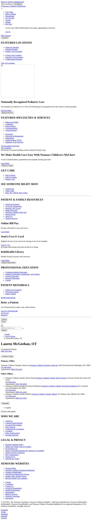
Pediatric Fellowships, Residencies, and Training (22, 274)
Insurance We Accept (12, 208)
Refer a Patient (10, 14)
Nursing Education (12, 276)
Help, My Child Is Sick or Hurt (16, 193)
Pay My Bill (9, 18)
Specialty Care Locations (14, 57)
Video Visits (9, 191)
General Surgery (11, 130)
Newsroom (9, 498)
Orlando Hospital (11, 49)
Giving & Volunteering (13, 206)
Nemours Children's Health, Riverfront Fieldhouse (59, 386)
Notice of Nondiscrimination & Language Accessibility (24, 451)
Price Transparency (12, 455)
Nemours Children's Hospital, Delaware (44, 365)
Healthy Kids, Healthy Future (15, 476)
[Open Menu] (2, 324)
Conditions (9, 484)
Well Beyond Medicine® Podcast (17, 474)
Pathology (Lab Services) (14, 142)
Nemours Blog (10, 468)
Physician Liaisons (12, 292)
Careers (8, 20)
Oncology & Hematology (14, 136)
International (9, 16)
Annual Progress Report (13, 423)
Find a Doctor (10, 175)
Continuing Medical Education (16, 272)
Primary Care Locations (13, 51)
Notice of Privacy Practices (15, 453)
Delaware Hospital (12, 47)
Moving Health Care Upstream (16, 478)
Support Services (11, 218)
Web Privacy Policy (12, 459)
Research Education (12, 278)
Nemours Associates (12, 496)
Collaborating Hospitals (13, 59)
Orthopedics (9, 138)
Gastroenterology (11, 128)
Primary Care (10, 179)
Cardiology (9, 124)
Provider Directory (12, 435)
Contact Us (9, 486)
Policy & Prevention (12, 433)
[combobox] (11, 328)
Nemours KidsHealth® (13, 472)
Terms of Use (10, 457)
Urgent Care (9, 189)
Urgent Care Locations (13, 55)
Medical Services (11, 494)
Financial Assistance (12, 204)
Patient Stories (10, 214)
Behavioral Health (11, 122)
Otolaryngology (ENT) (13, 140)
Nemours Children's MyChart (15, 212)
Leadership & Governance (14, 429)
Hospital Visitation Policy (14, 445)
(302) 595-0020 (21, 384)
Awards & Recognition (13, 425)
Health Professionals (12, 490)
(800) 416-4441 (16, 369)
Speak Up (8, 216)
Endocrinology (10, 126)
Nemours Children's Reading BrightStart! (20, 470)
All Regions (18, 4)
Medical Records (11, 210)
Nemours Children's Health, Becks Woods (51, 378)
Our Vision (9, 12)
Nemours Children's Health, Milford (44, 394)
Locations (8, 431)
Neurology (9, 134)
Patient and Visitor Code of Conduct (18, 447)
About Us (8, 421)
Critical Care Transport (13, 290)
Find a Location (11, 177)
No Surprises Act (11, 449)
